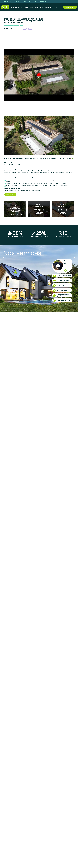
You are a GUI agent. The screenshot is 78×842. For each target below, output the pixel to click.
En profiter (41, 1)
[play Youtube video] (39, 75)
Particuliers (7, 16)
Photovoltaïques (14, 16)
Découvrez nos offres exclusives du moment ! (20, 1)
